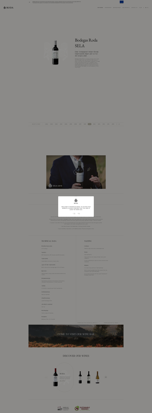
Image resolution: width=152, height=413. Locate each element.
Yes (74, 213)
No (79, 213)
